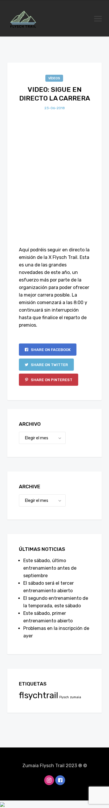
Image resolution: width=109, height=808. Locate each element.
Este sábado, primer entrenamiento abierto (48, 617)
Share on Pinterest (51, 380)
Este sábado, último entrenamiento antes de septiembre (49, 568)
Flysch (64, 697)
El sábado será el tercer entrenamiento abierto (48, 586)
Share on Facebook (50, 350)
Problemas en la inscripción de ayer (56, 632)
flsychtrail (38, 695)
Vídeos (54, 78)
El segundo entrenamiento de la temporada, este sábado (55, 601)
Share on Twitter (49, 365)
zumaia (75, 697)
